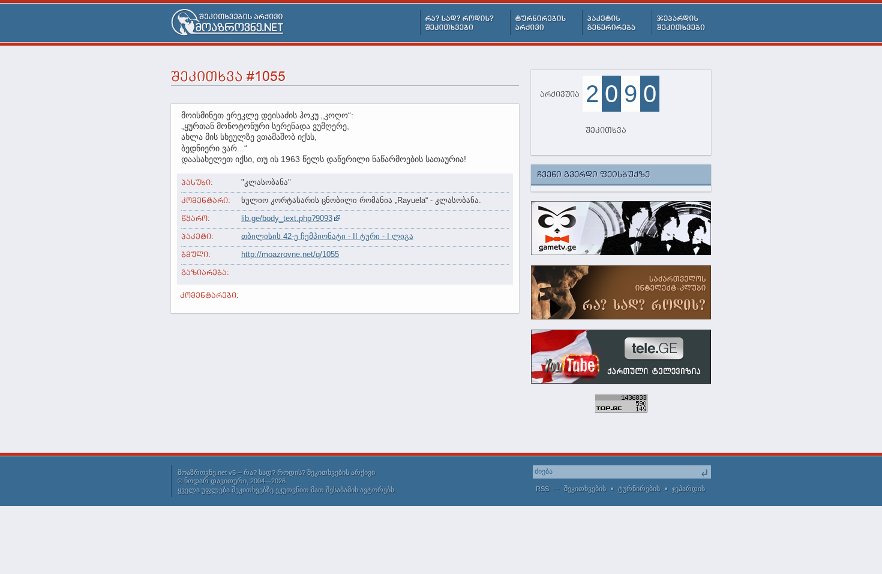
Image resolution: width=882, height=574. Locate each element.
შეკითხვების (585, 489)
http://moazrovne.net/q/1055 (290, 254)
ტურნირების (639, 489)
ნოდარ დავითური (215, 481)
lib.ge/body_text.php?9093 (286, 218)
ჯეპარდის (688, 489)
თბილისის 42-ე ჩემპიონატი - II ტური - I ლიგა (327, 236)
